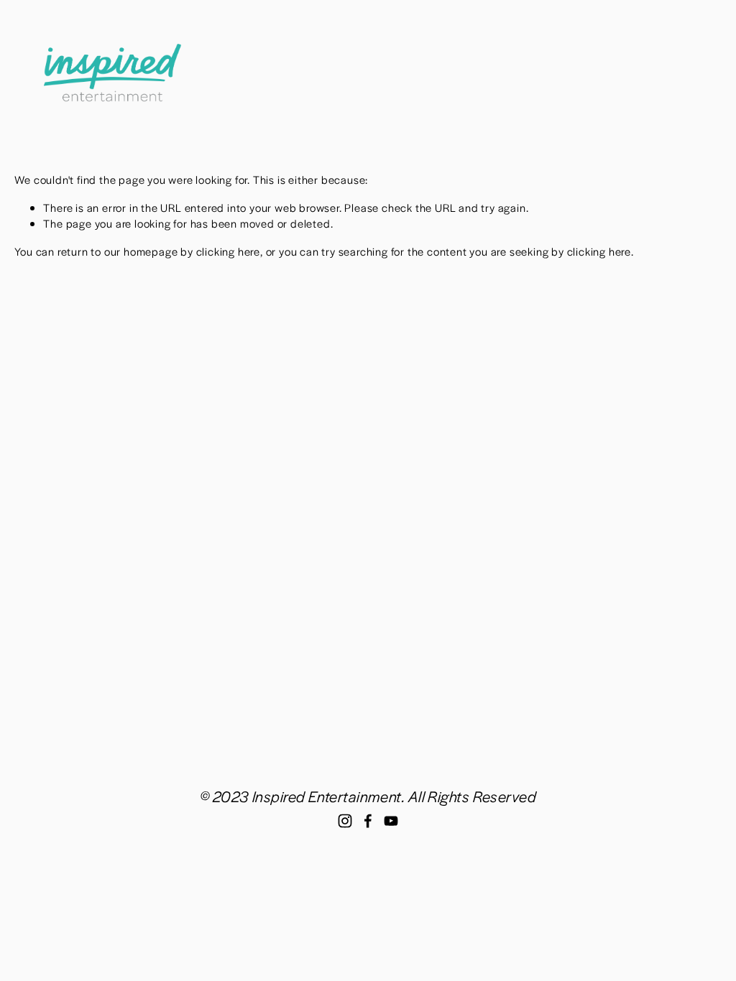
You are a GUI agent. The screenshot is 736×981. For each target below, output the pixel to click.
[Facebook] (368, 821)
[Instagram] (345, 821)
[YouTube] (391, 821)
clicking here (228, 251)
